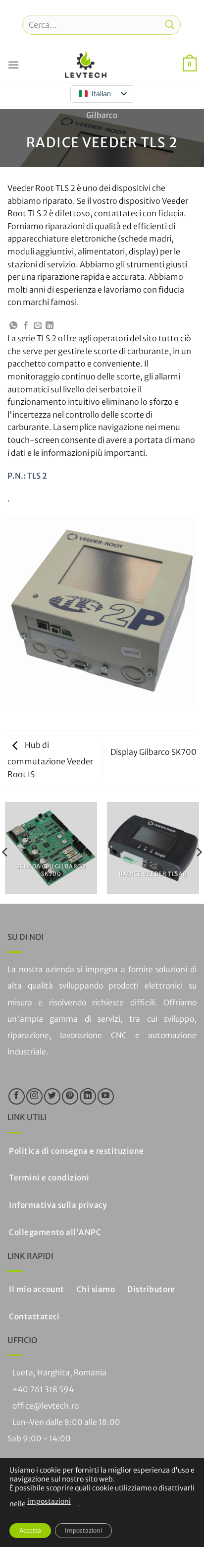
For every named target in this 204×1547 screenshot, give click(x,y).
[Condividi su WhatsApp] (13, 325)
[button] (13, 65)
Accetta (30, 1530)
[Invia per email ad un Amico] (38, 325)
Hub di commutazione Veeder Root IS (50, 759)
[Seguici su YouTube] (106, 1096)
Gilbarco (102, 115)
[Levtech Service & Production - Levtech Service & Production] (85, 64)
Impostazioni (83, 1530)
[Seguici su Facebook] (16, 1096)
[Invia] (170, 24)
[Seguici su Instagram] (34, 1096)
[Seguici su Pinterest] (70, 1096)
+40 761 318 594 (43, 1389)
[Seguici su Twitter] (52, 1096)
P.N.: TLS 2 (27, 476)
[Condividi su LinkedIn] (49, 325)
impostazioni (49, 1501)
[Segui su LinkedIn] (88, 1096)
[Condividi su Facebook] (26, 325)
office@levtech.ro (45, 1406)
